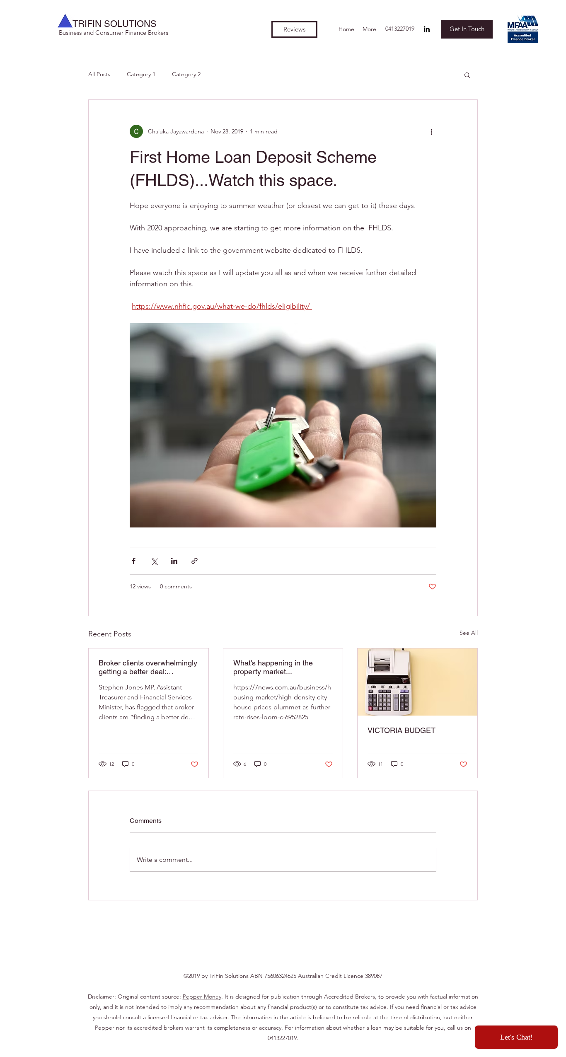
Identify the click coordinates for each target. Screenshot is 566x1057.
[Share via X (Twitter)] (154, 561)
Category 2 (186, 74)
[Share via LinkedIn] (174, 561)
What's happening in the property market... (273, 667)
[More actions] (431, 131)
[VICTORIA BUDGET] (417, 682)
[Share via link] (194, 561)
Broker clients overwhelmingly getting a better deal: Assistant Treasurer (148, 667)
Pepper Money (202, 996)
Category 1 (141, 74)
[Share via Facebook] (134, 561)
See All (469, 632)
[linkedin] (427, 29)
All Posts (99, 74)
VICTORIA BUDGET (401, 730)
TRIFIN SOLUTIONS (115, 24)
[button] (467, 74)
